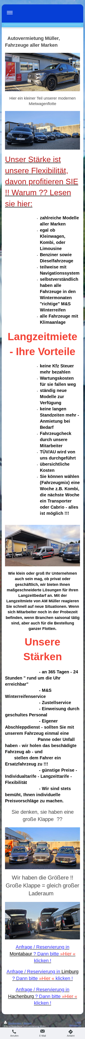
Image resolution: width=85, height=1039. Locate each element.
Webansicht (75, 1025)
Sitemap (27, 1023)
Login (78, 1022)
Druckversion (15, 1023)
